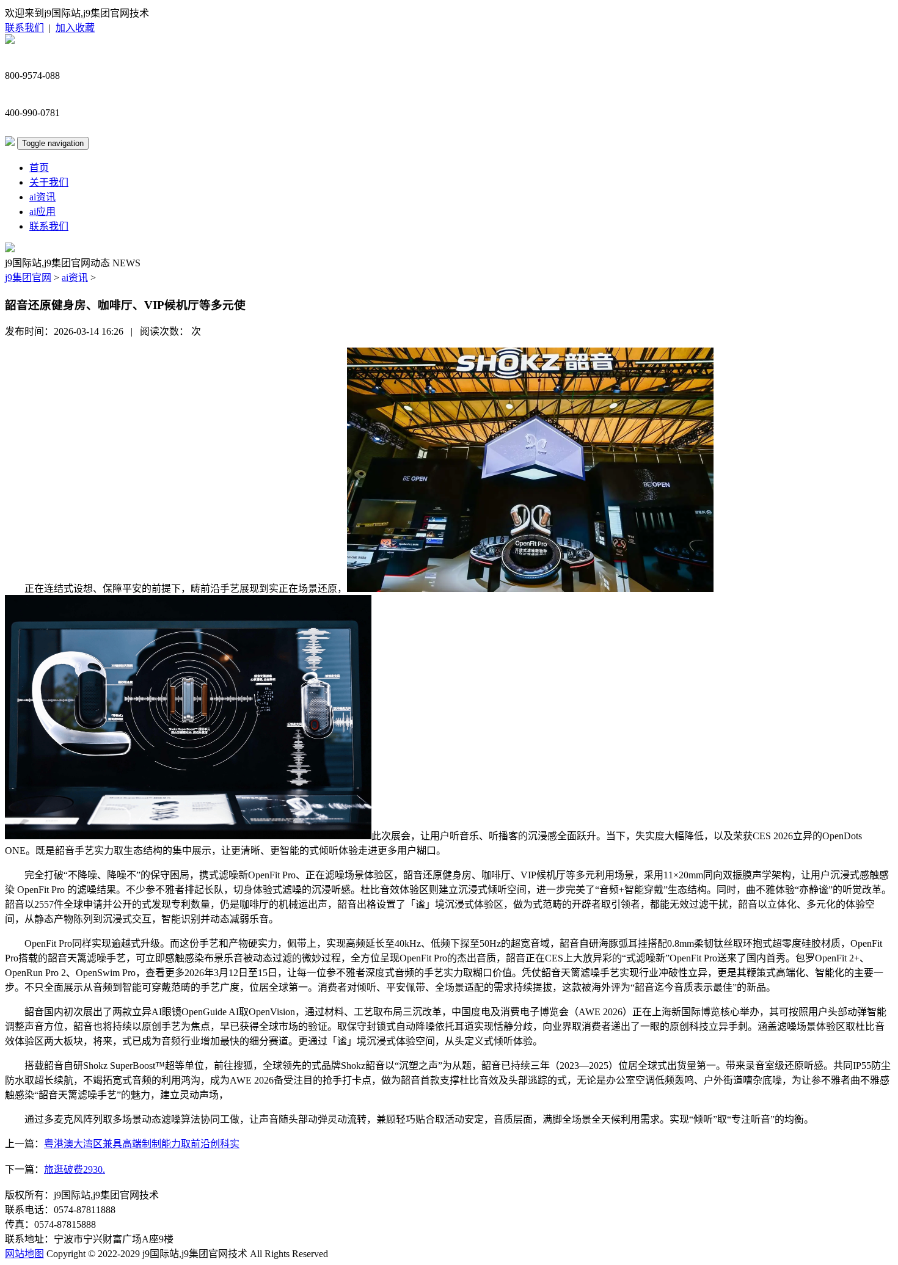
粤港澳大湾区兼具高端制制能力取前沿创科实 (141, 1144)
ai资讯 (42, 197)
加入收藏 (75, 28)
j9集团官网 (28, 277)
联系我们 (24, 28)
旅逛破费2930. (74, 1169)
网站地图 (24, 1254)
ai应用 (42, 211)
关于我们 (48, 182)
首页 (39, 167)
